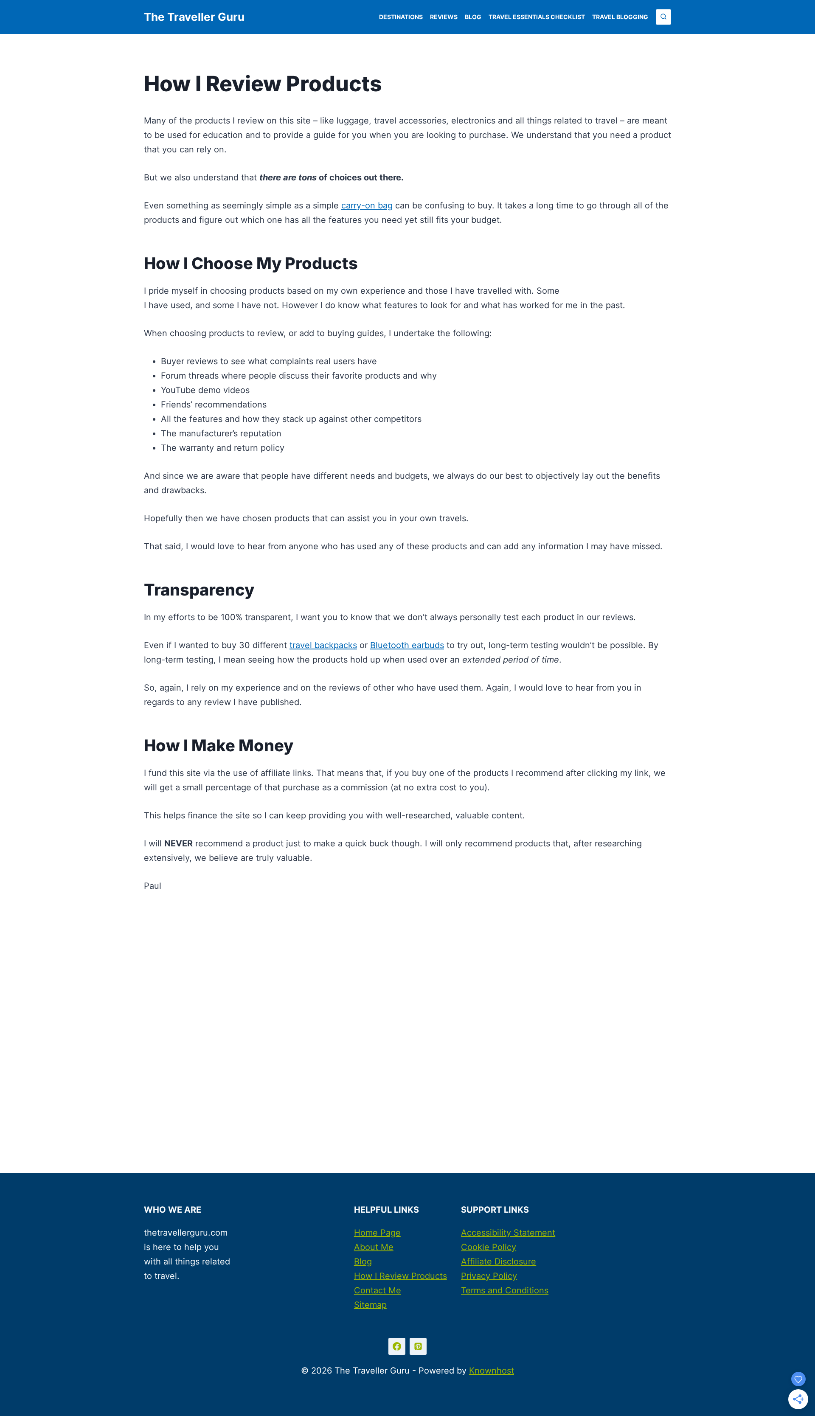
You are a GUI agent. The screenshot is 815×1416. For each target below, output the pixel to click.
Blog (473, 16)
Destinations (401, 16)
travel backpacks (323, 645)
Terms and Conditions (504, 1290)
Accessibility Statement (508, 1233)
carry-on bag (367, 205)
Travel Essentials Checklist (537, 16)
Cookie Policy (488, 1247)
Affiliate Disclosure (498, 1261)
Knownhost (491, 1370)
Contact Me (377, 1290)
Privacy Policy (489, 1276)
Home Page (377, 1233)
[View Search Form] (663, 17)
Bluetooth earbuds (407, 645)
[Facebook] (396, 1346)
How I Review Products (400, 1276)
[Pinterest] (418, 1346)
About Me (373, 1247)
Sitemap (370, 1305)
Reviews (444, 16)
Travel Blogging (620, 16)
